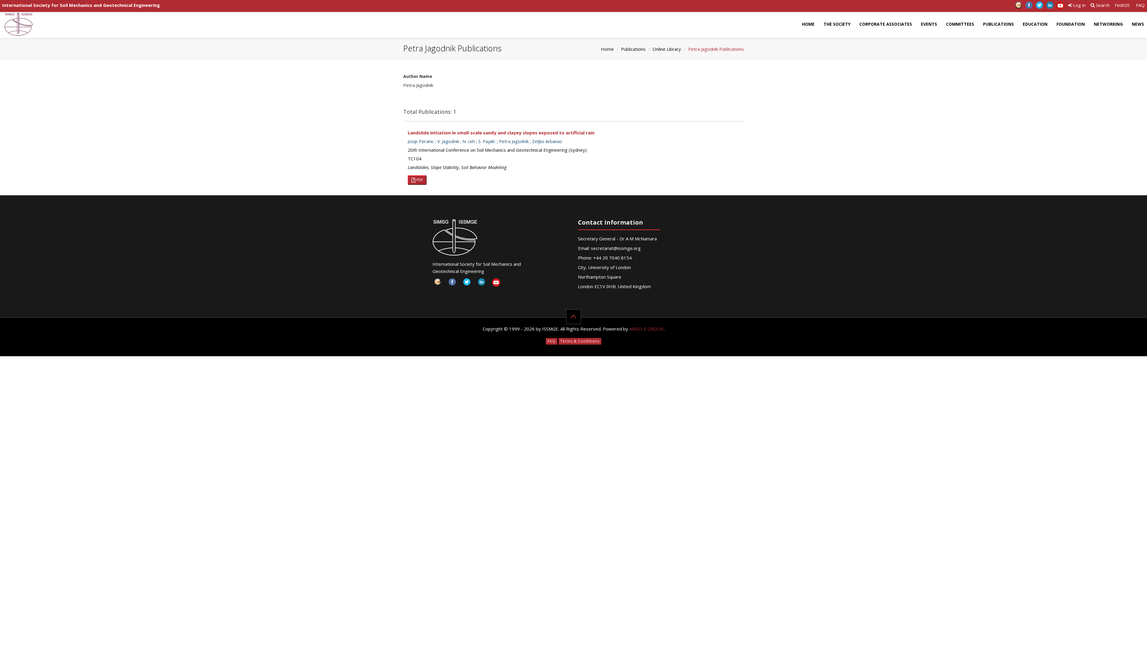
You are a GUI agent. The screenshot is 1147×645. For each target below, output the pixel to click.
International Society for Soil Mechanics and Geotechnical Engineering (81, 5)
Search (1102, 5)
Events (929, 24)
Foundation (1070, 24)
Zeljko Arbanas (547, 141)
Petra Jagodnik (514, 141)
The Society (837, 24)
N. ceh (468, 141)
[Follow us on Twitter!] (1039, 6)
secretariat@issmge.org (616, 248)
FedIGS (1122, 5)
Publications (998, 24)
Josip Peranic (421, 141)
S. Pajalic (487, 141)
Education (1035, 24)
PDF (419, 179)
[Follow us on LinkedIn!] (1050, 6)
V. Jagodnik (448, 141)
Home (808, 24)
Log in (1078, 5)
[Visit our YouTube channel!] (1060, 6)
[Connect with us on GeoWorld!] (1018, 6)
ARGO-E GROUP (646, 329)
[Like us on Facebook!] (1029, 6)
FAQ (1140, 5)
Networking (1108, 24)
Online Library (667, 49)
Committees (960, 24)
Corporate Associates (885, 24)
